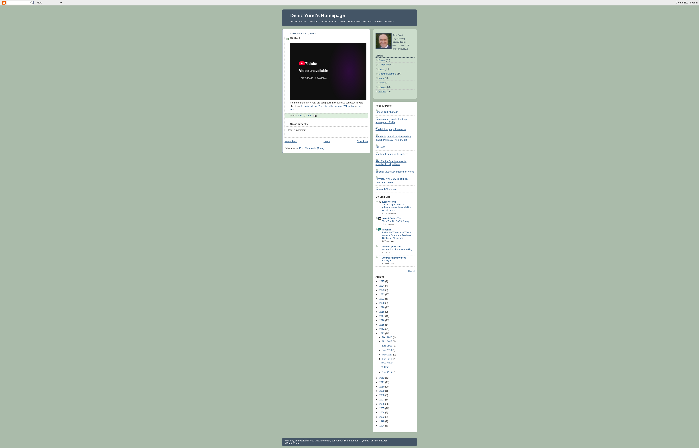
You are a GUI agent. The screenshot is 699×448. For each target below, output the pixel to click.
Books (381, 60)
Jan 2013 (387, 372)
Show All (411, 271)
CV (321, 21)
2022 (382, 294)
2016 (382, 320)
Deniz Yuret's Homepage (317, 15)
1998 (382, 421)
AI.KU (293, 21)
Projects (367, 21)
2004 (382, 412)
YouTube (323, 106)
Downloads (331, 21)
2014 (382, 329)
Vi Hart (295, 38)
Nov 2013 (387, 341)
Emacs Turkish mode (387, 112)
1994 (382, 425)
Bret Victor (387, 362)
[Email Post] (314, 115)
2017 (382, 316)
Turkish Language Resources (391, 129)
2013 (382, 333)
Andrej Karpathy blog (394, 258)
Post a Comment (297, 130)
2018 (382, 312)
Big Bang (380, 147)
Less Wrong (389, 202)
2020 (382, 303)
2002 (382, 417)
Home (327, 141)
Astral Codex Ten (391, 218)
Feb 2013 (387, 359)
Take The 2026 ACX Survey (395, 221)
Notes (381, 82)
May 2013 (387, 354)
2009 (382, 391)
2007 (382, 399)
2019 (382, 307)
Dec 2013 (387, 337)
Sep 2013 (387, 346)
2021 (382, 299)
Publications (354, 21)
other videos (335, 106)
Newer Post (291, 141)
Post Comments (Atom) (311, 148)
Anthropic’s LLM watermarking (397, 249)
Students (389, 21)
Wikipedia (348, 106)
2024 (382, 286)
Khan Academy (309, 106)
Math (308, 115)
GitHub (342, 21)
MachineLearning (387, 74)
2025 (382, 281)
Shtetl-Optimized (391, 246)
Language (383, 64)
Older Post (362, 141)
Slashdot (387, 229)
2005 (382, 408)
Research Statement (386, 189)
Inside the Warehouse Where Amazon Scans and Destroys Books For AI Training (396, 235)
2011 (382, 382)
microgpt (386, 260)
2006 (382, 404)
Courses (313, 21)
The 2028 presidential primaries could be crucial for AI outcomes (396, 207)
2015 (382, 325)
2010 (382, 387)
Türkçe (382, 87)
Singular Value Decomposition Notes (395, 172)
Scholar (378, 21)
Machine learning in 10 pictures (392, 154)
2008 (382, 395)
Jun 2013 (387, 350)
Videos (382, 91)
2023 (382, 290)
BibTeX (303, 21)
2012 (382, 378)
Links (301, 115)
